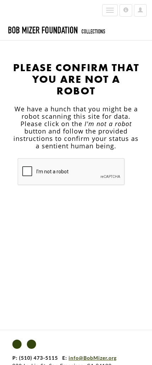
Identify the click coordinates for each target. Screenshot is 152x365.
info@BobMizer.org (93, 358)
